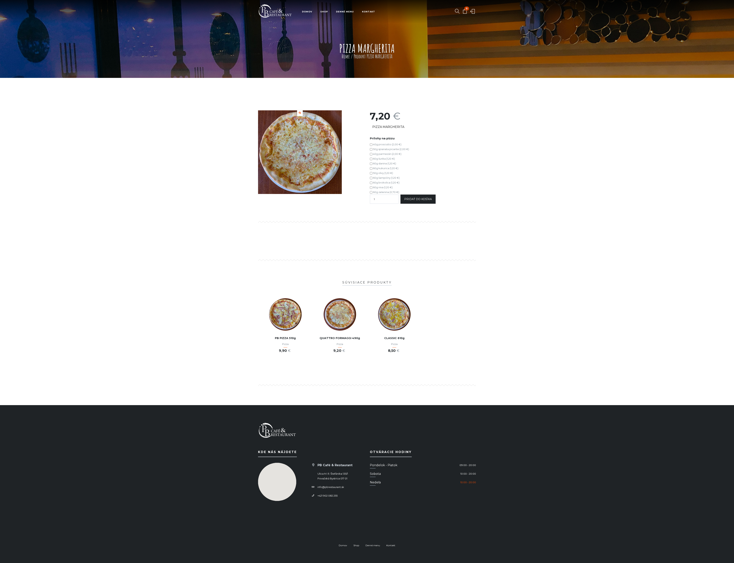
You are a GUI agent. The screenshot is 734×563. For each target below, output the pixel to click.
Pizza (285, 344)
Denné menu (345, 11)
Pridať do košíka (418, 199)
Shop (324, 11)
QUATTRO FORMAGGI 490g (340, 338)
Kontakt (368, 11)
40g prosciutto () (386, 144)
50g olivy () (382, 172)
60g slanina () (384, 163)
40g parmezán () (386, 153)
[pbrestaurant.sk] (275, 11)
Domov (307, 11)
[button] (300, 113)
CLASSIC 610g (394, 338)
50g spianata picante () (390, 149)
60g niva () (382, 187)
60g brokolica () (385, 182)
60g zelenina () (385, 192)
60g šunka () (383, 158)
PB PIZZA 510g (285, 338)
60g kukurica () (385, 168)
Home (346, 56)
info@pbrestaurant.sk (330, 487)
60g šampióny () (386, 177)
